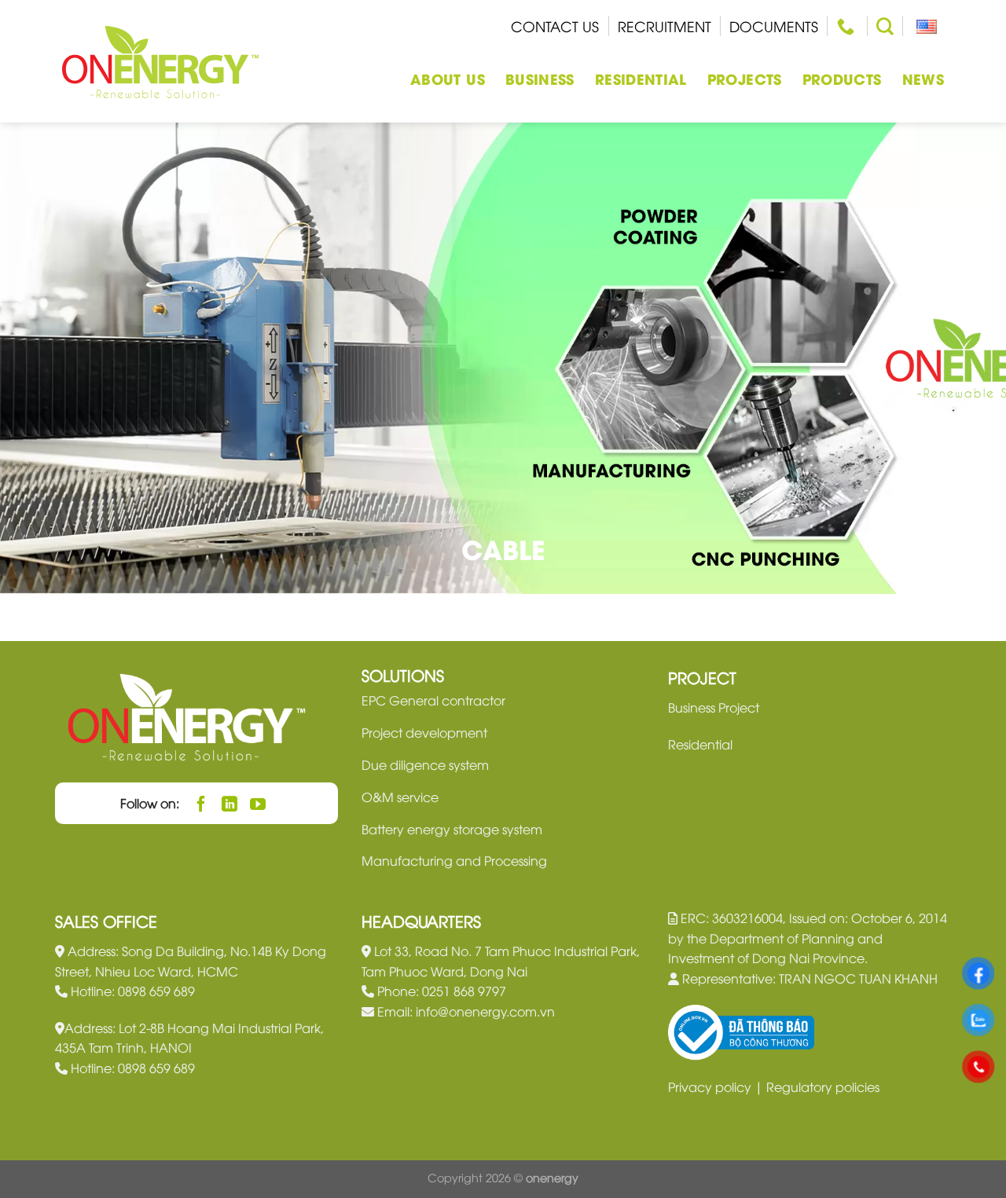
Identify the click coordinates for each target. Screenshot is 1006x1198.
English (923, 26)
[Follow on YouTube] (258, 803)
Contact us (555, 25)
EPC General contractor (433, 700)
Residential (641, 78)
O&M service (400, 796)
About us (447, 78)
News (923, 78)
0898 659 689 (156, 990)
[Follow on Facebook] (202, 803)
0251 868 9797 (464, 990)
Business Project (713, 707)
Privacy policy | (717, 1086)
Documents (773, 25)
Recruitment (664, 25)
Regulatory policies (822, 1086)
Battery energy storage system (452, 828)
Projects (744, 78)
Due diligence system (425, 764)
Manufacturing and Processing (454, 860)
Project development (424, 732)
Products (842, 78)
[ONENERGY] (160, 62)
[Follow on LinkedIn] (230, 803)
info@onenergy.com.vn (485, 1011)
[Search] (885, 26)
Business (540, 78)
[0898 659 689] (847, 26)
